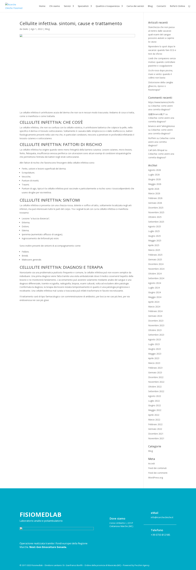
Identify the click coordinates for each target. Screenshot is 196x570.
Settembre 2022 (156, 391)
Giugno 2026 (154, 179)
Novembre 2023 (156, 325)
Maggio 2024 (154, 297)
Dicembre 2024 (155, 264)
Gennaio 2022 (155, 428)
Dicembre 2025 (155, 207)
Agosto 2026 (154, 170)
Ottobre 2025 (155, 216)
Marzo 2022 (154, 419)
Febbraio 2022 (155, 424)
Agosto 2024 (154, 283)
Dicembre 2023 (155, 320)
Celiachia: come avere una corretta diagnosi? (161, 142)
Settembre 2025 (156, 221)
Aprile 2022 (153, 414)
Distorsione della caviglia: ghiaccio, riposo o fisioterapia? (160, 86)
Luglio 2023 (154, 344)
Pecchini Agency (142, 565)
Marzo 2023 (154, 363)
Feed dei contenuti (157, 468)
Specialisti (83, 6)
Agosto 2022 (154, 396)
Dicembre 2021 (155, 433)
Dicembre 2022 (155, 377)
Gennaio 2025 (155, 259)
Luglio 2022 (154, 400)
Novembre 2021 (156, 438)
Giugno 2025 (154, 235)
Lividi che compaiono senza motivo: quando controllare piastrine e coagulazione (162, 62)
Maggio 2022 (154, 410)
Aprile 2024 (153, 301)
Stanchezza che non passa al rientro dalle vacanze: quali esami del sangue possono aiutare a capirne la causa (161, 34)
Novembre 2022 (156, 381)
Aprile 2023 (153, 358)
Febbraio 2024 (155, 311)
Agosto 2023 (154, 339)
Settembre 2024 (156, 278)
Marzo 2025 (154, 250)
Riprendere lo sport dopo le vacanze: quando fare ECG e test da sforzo (162, 50)
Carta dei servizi (135, 6)
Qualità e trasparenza (108, 6)
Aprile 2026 (153, 188)
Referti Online (177, 6)
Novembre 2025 (156, 212)
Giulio (25, 29)
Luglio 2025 (154, 231)
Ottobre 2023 (155, 330)
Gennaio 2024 (155, 315)
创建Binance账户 (156, 114)
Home (42, 6)
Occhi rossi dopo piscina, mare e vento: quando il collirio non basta (160, 74)
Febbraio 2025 (155, 254)
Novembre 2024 (156, 268)
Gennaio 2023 (155, 372)
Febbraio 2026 (155, 198)
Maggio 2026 (154, 184)
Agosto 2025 (154, 226)
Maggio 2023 (154, 353)
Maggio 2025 (154, 240)
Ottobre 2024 (155, 273)
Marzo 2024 (154, 306)
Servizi (67, 6)
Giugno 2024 (154, 292)
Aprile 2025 (153, 245)
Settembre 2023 (156, 334)
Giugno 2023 (154, 348)
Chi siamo (54, 6)
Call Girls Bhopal (156, 150)
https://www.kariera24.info (161, 102)
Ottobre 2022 (155, 386)
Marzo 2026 (154, 193)
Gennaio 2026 (155, 202)
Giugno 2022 (154, 405)
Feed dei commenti (157, 472)
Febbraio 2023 (155, 367)
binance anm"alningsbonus (161, 126)
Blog (150, 6)
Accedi (151, 463)
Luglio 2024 (154, 287)
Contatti (161, 6)
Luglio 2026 (154, 174)
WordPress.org (155, 477)
